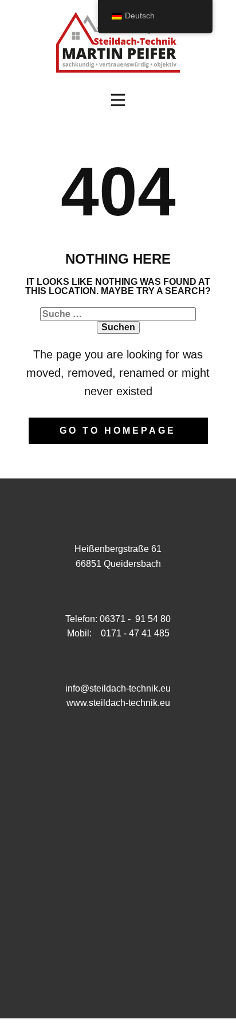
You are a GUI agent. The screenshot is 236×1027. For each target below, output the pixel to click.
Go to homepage (118, 430)
